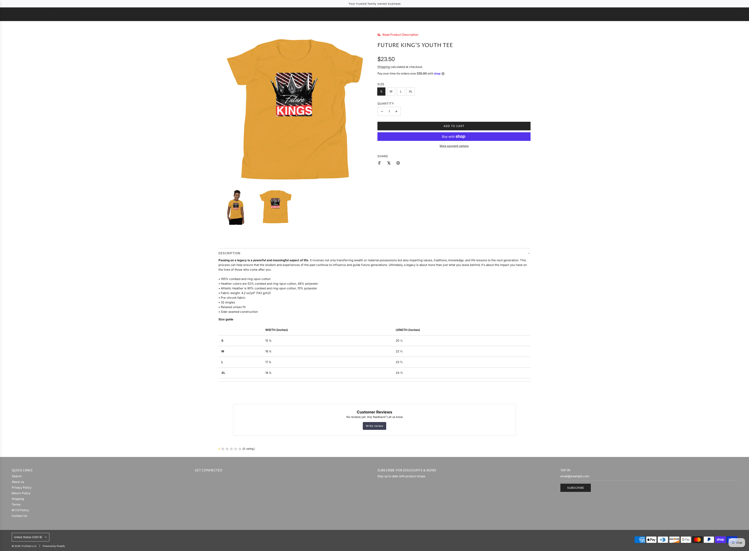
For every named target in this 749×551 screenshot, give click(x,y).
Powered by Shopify (54, 546)
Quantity (385, 103)
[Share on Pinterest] (398, 164)
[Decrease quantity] (382, 111)
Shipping (383, 67)
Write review (374, 425)
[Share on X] (388, 164)
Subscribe (575, 487)
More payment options (454, 146)
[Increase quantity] (396, 111)
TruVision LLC (374, 14)
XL (410, 91)
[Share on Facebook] (379, 164)
